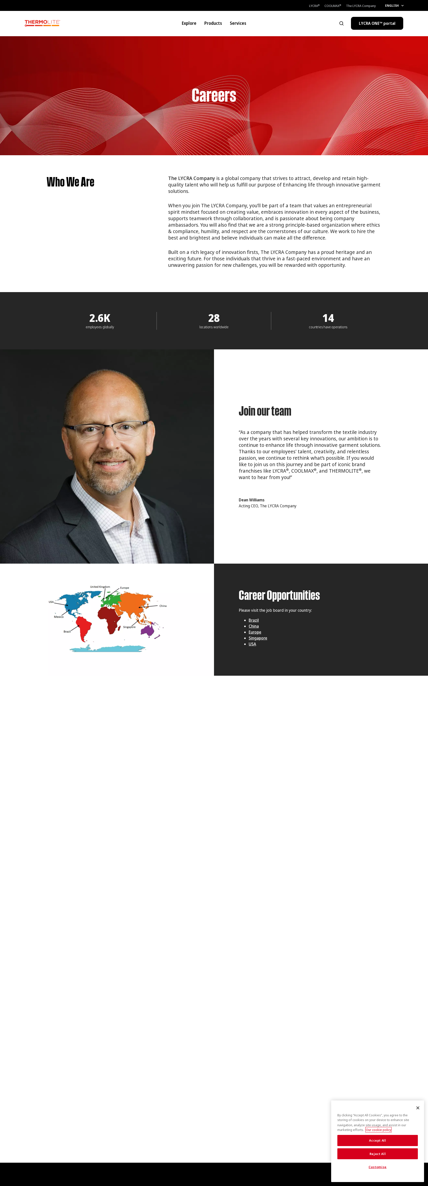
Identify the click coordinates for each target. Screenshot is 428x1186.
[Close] (417, 1107)
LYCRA (314, 5)
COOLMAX (332, 5)
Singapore (258, 638)
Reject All (378, 1154)
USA (252, 644)
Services (238, 23)
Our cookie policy (378, 1129)
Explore (189, 23)
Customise (378, 1167)
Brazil (254, 620)
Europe (255, 632)
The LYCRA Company (361, 5)
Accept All (377, 1140)
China (254, 626)
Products (213, 23)
